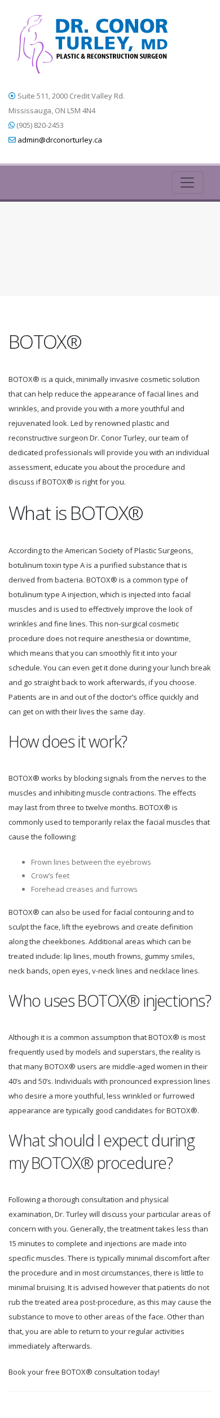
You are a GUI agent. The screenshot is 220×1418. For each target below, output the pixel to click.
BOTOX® (119, 238)
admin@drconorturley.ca (59, 140)
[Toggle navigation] (187, 182)
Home (86, 238)
